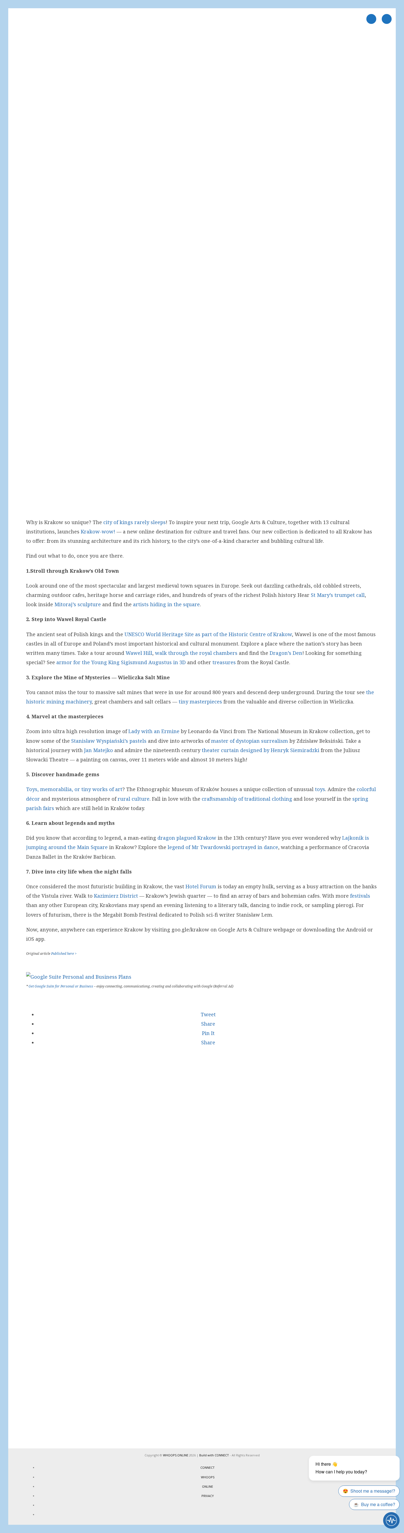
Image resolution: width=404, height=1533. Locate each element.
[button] (207, 1014)
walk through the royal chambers (196, 653)
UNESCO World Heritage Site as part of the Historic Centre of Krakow (208, 634)
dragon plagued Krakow (186, 837)
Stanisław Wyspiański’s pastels (108, 741)
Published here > (64, 953)
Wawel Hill (139, 653)
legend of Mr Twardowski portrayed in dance (223, 847)
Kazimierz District (116, 895)
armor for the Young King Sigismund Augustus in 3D (121, 662)
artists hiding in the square (166, 604)
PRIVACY (207, 1496)
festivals (360, 895)
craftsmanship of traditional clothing (247, 798)
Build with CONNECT (214, 1455)
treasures (224, 662)
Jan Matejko (98, 750)
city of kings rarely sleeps (134, 522)
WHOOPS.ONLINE (175, 1455)
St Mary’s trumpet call (338, 595)
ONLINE (207, 1486)
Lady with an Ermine (153, 731)
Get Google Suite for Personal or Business (61, 986)
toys (320, 789)
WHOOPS (207, 1477)
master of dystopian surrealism (249, 741)
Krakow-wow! (98, 531)
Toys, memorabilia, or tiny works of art (74, 789)
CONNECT (207, 1467)
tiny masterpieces (200, 701)
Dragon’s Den (286, 653)
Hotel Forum (201, 886)
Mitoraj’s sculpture (77, 604)
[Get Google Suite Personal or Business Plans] (78, 976)
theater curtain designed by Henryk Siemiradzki (259, 750)
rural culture (134, 798)
